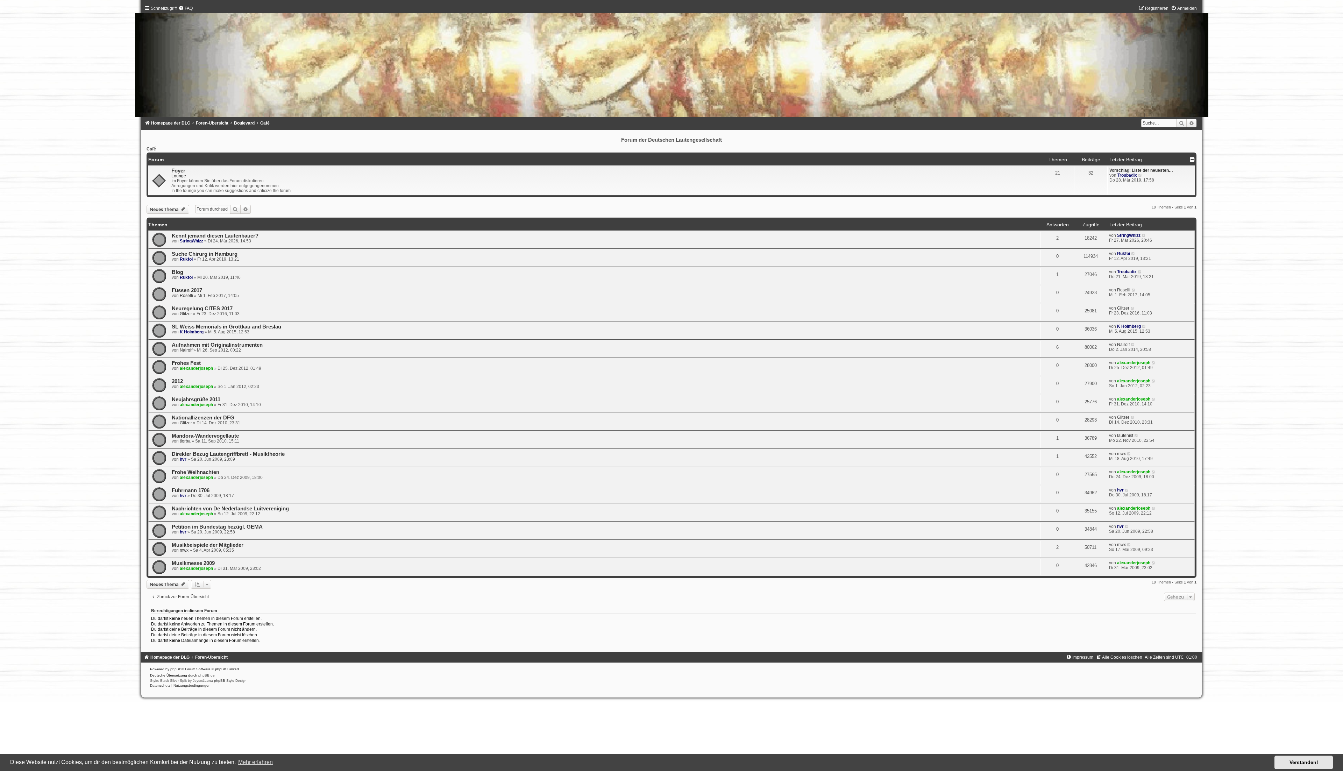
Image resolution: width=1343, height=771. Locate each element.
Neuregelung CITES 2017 (202, 308)
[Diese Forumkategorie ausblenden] (1192, 159)
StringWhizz (191, 241)
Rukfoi (186, 259)
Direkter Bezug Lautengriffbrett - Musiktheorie (228, 454)
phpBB (176, 669)
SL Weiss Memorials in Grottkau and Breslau (226, 327)
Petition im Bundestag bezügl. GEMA (217, 527)
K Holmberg (192, 332)
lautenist (1125, 435)
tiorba (185, 441)
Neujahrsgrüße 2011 (196, 399)
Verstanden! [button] (1303, 762)
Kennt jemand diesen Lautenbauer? (215, 236)
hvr (183, 459)
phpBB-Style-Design (230, 680)
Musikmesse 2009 (193, 563)
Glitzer (186, 313)
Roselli (186, 295)
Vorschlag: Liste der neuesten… (1141, 170)
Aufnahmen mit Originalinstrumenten (217, 345)
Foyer (178, 171)
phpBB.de (206, 675)
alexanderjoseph (196, 368)
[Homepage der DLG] (672, 63)
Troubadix (1127, 175)
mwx (1121, 453)
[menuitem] (185, 8)
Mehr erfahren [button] (255, 762)
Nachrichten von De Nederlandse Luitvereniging (230, 508)
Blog (177, 272)
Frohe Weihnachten (195, 472)
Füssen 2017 (187, 290)
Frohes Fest (186, 363)
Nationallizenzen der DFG (203, 417)
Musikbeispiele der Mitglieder (207, 545)
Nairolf (186, 350)
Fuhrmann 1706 (190, 490)
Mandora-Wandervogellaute (205, 436)
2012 (177, 381)
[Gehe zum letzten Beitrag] (1144, 235)
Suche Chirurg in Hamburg (204, 254)
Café (151, 149)
